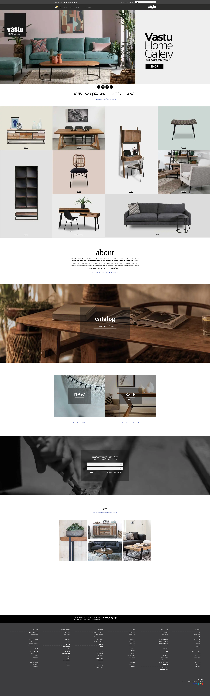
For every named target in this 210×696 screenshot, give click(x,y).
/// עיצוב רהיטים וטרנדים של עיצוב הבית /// (105, 512)
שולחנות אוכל (164, 632)
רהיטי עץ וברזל (196, 653)
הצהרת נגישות (199, 679)
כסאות (133, 651)
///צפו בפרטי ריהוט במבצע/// (130, 422)
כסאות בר (165, 637)
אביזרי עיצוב (66, 654)
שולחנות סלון (99, 651)
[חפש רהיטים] (137, 2)
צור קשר (198, 643)
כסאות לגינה (132, 664)
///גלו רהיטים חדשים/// (79, 422)
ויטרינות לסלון (164, 667)
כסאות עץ (133, 653)
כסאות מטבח (132, 662)
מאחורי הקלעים (34, 653)
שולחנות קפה (67, 649)
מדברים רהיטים (34, 651)
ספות (101, 646)
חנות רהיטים (197, 639)
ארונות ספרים (67, 639)
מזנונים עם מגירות (163, 662)
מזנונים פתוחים (164, 657)
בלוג (36, 648)
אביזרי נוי (68, 663)
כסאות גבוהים (132, 657)
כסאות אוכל (165, 634)
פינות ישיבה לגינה (33, 639)
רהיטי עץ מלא (197, 634)
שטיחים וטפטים (99, 667)
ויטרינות (165, 665)
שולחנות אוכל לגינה (33, 646)
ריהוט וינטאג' (197, 664)
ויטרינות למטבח (164, 669)
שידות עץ (35, 666)
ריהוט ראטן (197, 662)
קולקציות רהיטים (196, 651)
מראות (68, 656)
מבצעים (130, 399)
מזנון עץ (166, 653)
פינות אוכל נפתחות (163, 641)
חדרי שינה (99, 658)
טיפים (36, 655)
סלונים (101, 644)
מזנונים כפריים (164, 655)
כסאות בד (133, 660)
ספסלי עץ (133, 669)
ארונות (68, 641)
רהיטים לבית (197, 649)
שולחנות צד (67, 651)
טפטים (68, 658)
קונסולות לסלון (99, 634)
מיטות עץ (100, 660)
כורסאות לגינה (34, 641)
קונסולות (100, 630)
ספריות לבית (67, 634)
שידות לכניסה (132, 648)
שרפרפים (133, 666)
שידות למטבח (132, 639)
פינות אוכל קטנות (164, 646)
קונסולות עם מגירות (98, 641)
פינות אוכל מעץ (34, 662)
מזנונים (165, 648)
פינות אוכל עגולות (163, 639)
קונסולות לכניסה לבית (97, 632)
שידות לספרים (132, 646)
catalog (105, 318)
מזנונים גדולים (164, 660)
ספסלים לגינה (34, 637)
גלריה (199, 637)
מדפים (68, 665)
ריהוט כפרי (197, 655)
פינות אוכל (164, 630)
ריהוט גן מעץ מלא (33, 632)
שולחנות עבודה (66, 646)
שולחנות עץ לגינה (33, 643)
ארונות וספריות (65, 630)
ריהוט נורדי (197, 660)
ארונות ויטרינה (66, 632)
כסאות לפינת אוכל (131, 655)
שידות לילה (132, 637)
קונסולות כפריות (99, 639)
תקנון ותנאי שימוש (198, 677)
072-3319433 (58, 2)
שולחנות (67, 644)
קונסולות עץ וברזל (98, 637)
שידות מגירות (132, 634)
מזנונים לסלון (100, 655)
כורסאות (101, 649)
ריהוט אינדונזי (197, 657)
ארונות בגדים (67, 637)
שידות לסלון (132, 643)
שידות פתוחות (132, 641)
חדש (79, 399)
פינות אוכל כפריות (163, 643)
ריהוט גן (35, 630)
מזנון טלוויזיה (165, 651)
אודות (199, 632)
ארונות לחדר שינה (98, 665)
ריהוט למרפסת (34, 634)
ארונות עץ (35, 660)
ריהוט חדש (197, 666)
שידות (133, 630)
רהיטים (198, 646)
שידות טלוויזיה (131, 632)
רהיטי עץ (197, 630)
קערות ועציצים (66, 660)
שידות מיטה (100, 663)
